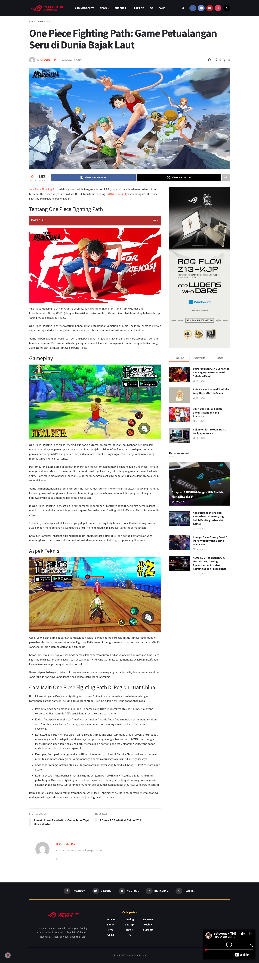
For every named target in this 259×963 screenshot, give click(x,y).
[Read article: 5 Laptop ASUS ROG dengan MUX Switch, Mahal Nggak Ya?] (199, 484)
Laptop (139, 8)
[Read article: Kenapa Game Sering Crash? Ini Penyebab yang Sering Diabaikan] (179, 542)
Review (40, 21)
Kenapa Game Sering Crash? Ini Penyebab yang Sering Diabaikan (210, 540)
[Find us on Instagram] (218, 8)
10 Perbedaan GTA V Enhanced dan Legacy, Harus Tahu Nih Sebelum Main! (211, 372)
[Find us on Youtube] (209, 8)
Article (111, 919)
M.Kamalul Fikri (47, 59)
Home (32, 21)
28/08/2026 (179, 501)
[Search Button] (183, 8)
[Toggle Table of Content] (154, 221)
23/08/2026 (200, 573)
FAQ (110, 929)
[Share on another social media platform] (226, 177)
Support (120, 8)
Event (110, 924)
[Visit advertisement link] (199, 267)
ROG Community (117, 194)
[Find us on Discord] (201, 8)
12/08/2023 (67, 59)
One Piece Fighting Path (43, 189)
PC (151, 8)
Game (161, 8)
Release (148, 919)
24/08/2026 (200, 549)
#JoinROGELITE (84, 8)
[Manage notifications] (8, 955)
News (103, 8)
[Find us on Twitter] (226, 8)
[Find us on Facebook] (192, 8)
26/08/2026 (200, 528)
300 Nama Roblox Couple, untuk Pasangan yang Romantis (208, 412)
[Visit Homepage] (47, 8)
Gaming (129, 919)
